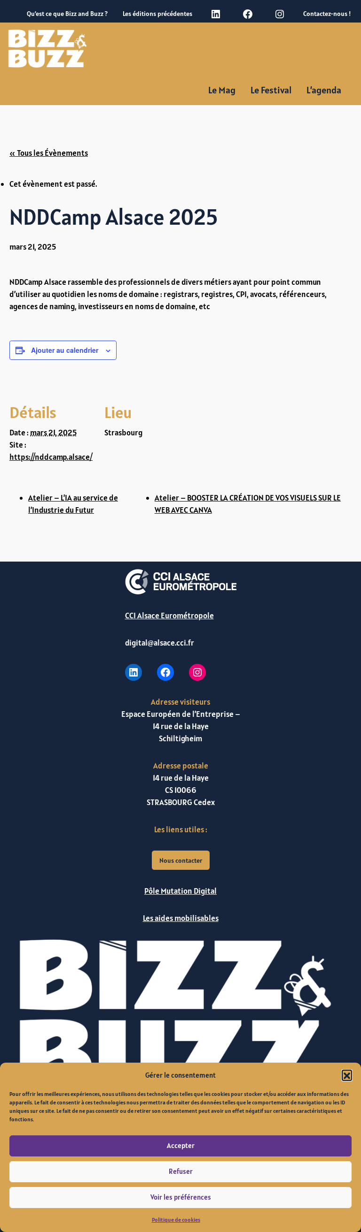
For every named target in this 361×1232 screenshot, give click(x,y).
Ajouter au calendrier (64, 350)
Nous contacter (180, 860)
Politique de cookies (176, 1219)
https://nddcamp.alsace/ (51, 457)
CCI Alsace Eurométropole (169, 615)
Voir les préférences (180, 1197)
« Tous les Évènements (48, 153)
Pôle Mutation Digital (180, 891)
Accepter (181, 1145)
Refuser (181, 1171)
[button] (347, 1075)
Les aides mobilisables (181, 918)
